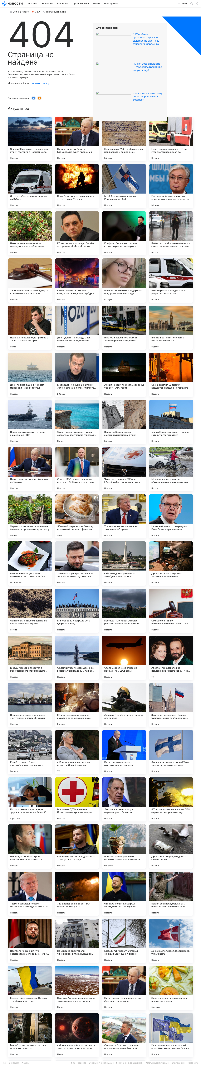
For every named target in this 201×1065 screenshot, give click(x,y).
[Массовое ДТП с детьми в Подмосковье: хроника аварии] (77, 799)
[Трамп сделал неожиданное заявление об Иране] (124, 516)
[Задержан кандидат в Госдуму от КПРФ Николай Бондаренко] (30, 280)
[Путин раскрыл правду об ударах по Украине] (30, 469)
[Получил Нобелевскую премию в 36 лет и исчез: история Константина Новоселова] (30, 328)
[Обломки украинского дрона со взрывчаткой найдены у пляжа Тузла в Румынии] (77, 658)
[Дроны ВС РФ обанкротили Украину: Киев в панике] (171, 563)
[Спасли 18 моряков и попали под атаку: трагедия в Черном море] (30, 139)
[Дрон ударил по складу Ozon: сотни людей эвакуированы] (77, 328)
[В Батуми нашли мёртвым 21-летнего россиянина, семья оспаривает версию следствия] (124, 328)
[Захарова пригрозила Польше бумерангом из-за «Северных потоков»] (171, 705)
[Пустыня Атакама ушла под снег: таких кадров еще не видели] (77, 988)
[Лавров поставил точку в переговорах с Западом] (124, 799)
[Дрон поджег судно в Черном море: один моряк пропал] (30, 375)
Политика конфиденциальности (129, 1063)
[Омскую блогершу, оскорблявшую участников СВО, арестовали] (171, 611)
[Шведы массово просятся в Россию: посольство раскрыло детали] (30, 658)
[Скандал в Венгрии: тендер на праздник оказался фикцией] (124, 1035)
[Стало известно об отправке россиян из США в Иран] (124, 658)
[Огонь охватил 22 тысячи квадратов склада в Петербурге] (171, 375)
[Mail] (4, 3)
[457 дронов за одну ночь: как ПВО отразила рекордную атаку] (171, 799)
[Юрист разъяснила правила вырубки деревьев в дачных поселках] (77, 705)
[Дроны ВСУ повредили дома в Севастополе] (171, 846)
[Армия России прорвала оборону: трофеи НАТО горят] (124, 375)
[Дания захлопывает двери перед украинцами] (171, 941)
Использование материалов (157, 1063)
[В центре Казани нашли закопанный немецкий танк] (124, 422)
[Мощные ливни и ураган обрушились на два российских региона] (171, 469)
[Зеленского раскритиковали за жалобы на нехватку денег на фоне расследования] (77, 563)
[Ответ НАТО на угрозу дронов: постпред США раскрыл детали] (77, 469)
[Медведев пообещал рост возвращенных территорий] (30, 846)
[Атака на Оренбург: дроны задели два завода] (124, 705)
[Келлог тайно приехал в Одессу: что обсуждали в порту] (30, 988)
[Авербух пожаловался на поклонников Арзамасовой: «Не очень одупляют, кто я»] (171, 658)
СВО (37, 12)
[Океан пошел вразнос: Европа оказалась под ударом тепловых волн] (77, 422)
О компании (14, 1063)
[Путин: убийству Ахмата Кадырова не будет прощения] (77, 139)
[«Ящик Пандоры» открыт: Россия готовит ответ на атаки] (171, 422)
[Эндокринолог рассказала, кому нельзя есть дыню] (171, 988)
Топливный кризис (56, 12)
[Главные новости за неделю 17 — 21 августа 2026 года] (77, 846)
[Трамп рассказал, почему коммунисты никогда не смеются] (30, 894)
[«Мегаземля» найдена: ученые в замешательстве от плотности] (77, 1035)
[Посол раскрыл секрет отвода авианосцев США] (30, 422)
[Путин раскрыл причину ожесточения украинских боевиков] (124, 752)
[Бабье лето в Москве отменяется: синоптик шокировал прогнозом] (171, 233)
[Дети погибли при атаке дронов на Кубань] (30, 186)
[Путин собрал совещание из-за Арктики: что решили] (124, 988)
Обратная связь (178, 1063)
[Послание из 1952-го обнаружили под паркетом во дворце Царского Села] (124, 139)
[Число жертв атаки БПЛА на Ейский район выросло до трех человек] (124, 469)
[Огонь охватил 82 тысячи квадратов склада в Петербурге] (77, 280)
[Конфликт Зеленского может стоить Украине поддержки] (124, 233)
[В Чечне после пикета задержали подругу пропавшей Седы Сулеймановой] (124, 280)
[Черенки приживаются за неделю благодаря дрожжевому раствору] (30, 516)
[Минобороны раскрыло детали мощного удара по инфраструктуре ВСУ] (30, 1035)
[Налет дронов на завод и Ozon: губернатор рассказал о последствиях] (171, 139)
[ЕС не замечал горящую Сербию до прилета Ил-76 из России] (77, 233)
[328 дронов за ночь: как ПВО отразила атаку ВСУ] (77, 894)
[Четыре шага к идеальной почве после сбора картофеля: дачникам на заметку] (30, 611)
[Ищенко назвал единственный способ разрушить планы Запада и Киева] (171, 1035)
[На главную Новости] (14, 3)
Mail (4, 1063)
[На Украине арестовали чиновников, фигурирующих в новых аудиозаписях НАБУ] (77, 941)
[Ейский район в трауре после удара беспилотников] (171, 280)
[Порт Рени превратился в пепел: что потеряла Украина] (77, 186)
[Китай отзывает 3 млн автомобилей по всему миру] (30, 752)
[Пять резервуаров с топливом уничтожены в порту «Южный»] (30, 705)
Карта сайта (193, 1063)
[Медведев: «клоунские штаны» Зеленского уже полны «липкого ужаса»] (77, 375)
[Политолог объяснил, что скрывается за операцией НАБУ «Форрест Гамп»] (30, 941)
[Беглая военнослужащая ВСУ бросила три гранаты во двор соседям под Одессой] (171, 894)
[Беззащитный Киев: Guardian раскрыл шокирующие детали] (124, 611)
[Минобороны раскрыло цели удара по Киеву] (77, 611)
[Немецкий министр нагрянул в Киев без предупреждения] (171, 516)
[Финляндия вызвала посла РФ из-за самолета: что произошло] (171, 752)
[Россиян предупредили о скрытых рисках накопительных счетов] (124, 846)
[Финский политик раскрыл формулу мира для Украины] (124, 894)
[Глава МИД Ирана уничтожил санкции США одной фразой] (124, 941)
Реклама (25, 1063)
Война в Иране (21, 12)
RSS (73, 1063)
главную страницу (39, 83)
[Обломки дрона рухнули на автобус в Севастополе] (124, 563)
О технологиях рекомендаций (101, 1063)
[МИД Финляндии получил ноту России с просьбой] (124, 186)
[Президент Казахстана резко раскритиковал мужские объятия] (171, 186)
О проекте (82, 1063)
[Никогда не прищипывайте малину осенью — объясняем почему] (30, 233)
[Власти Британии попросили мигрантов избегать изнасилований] (171, 328)
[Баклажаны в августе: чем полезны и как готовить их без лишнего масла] (30, 563)
